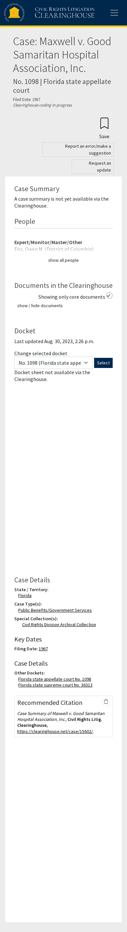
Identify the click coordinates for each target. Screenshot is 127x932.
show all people (63, 260)
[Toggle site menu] (114, 13)
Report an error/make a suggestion (88, 149)
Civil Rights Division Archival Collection (59, 624)
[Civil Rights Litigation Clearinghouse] (36, 12)
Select (103, 363)
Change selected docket (40, 353)
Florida (26, 595)
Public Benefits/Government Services (56, 610)
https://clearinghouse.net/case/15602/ (55, 731)
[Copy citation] (106, 702)
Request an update (100, 166)
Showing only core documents (71, 296)
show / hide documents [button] (40, 305)
